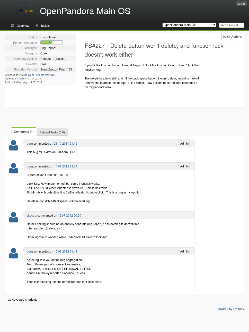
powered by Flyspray (230, 308)
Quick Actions (232, 36)
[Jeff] (13, 220)
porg (24, 82)
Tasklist (45, 25)
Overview (23, 25)
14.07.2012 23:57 (65, 166)
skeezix (32, 215)
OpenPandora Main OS (41, 75)
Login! (241, 3)
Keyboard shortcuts (24, 299)
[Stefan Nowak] (13, 148)
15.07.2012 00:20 (69, 215)
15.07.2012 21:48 (65, 251)
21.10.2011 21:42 (65, 143)
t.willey (22, 78)
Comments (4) (24, 131)
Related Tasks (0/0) (52, 132)
